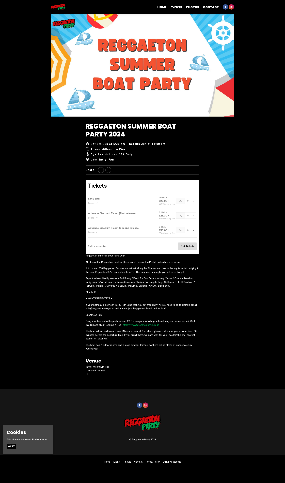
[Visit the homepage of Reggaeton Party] (58, 7)
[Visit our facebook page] (225, 7)
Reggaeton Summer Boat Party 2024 (131, 130)
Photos (192, 7)
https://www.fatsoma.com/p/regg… (142, 324)
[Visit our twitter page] (101, 170)
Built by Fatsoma (172, 461)
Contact (211, 7)
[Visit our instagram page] (231, 7)
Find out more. (40, 439)
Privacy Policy (153, 461)
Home (162, 7)
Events (176, 7)
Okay (11, 446)
